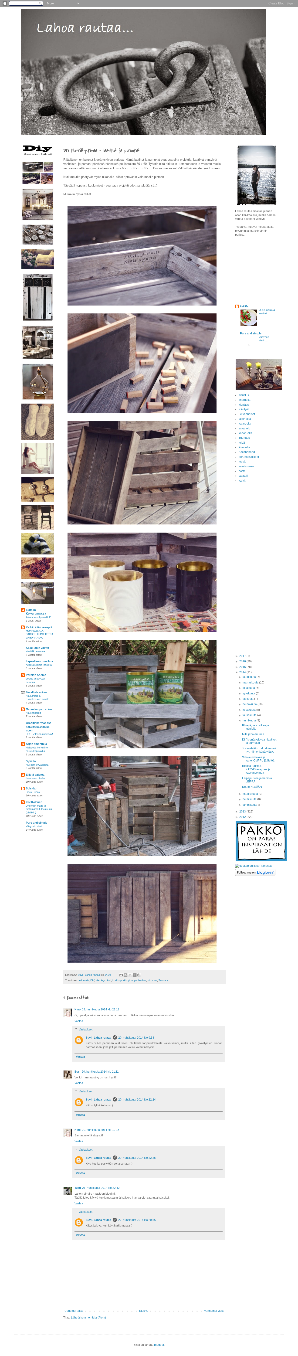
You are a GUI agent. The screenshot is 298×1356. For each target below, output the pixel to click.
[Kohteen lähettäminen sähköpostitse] (121, 975)
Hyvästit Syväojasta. (37, 764)
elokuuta (248, 698)
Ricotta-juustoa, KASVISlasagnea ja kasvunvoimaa (256, 769)
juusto (242, 461)
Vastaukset (85, 1029)
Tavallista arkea (36, 692)
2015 (243, 667)
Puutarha (244, 447)
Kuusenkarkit (33, 712)
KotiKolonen (34, 802)
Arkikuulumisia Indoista (39, 664)
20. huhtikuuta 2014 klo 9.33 (136, 1037)
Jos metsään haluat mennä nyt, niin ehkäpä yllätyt (259, 750)
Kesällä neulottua (35, 651)
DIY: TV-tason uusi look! (39, 734)
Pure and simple (36, 822)
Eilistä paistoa (35, 774)
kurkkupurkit (119, 980)
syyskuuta (249, 693)
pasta (242, 471)
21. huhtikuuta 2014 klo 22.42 (101, 1187)
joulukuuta (250, 677)
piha (130, 980)
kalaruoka (245, 423)
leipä (242, 442)
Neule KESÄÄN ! (252, 786)
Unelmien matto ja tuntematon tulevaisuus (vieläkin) (39, 809)
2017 (243, 656)
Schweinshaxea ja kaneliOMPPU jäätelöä (258, 759)
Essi (77, 1071)
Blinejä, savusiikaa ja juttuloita (255, 727)
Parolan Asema (36, 675)
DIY (92, 980)
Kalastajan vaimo (37, 647)
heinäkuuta (250, 704)
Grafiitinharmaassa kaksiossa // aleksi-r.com (38, 726)
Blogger (159, 1344)
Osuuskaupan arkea (39, 709)
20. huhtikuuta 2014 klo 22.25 (137, 1157)
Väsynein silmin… (36, 826)
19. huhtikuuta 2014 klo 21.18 (100, 1009)
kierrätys (101, 980)
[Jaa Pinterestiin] (138, 975)
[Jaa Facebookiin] (134, 975)
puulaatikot (140, 980)
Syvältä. (31, 761)
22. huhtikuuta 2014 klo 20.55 (137, 1220)
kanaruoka (245, 433)
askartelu (83, 980)
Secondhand (247, 452)
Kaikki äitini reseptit (39, 627)
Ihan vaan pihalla (35, 778)
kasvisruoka (246, 466)
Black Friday (33, 792)
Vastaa (78, 1021)
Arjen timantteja (36, 744)
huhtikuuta (250, 720)
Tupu (77, 1187)
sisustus (152, 980)
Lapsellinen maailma (39, 661)
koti (109, 980)
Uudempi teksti (73, 1310)
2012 (243, 817)
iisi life (244, 306)
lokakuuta (249, 688)
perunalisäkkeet (249, 457)
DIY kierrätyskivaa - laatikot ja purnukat (259, 741)
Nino (77, 1009)
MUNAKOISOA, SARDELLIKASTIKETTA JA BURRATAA (39, 634)
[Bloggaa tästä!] (125, 975)
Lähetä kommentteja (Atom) (88, 1317)
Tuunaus (164, 980)
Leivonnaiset (247, 414)
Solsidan (31, 788)
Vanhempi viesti (214, 1310)
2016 (243, 661)
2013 (243, 811)
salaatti (243, 475)
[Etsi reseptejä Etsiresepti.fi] (253, 865)
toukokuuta (250, 715)
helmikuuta (250, 799)
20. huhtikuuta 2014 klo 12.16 (100, 1130)
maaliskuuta (251, 793)
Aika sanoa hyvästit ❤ (38, 617)
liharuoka (245, 399)
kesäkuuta (249, 709)
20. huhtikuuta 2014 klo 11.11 (100, 1071)
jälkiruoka (245, 419)
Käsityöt (244, 409)
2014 (243, 672)
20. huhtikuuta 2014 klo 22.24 (137, 1099)
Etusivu (144, 1310)
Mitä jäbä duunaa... (254, 734)
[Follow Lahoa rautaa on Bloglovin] (255, 875)
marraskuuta (251, 682)
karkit (242, 480)
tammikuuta (250, 804)
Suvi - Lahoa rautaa (98, 1037)
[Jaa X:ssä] (130, 975)
